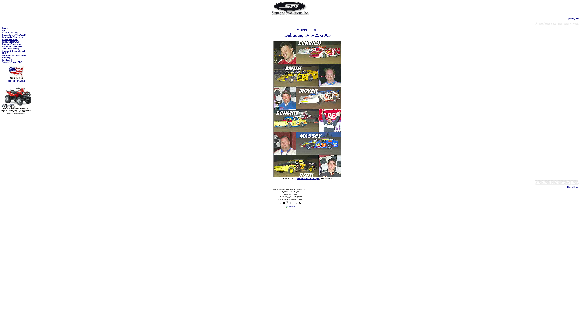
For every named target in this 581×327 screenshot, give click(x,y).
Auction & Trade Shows (13, 51)
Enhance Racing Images (308, 178)
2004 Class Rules (10, 49)
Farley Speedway (10, 42)
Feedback (6, 60)
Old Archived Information (14, 55)
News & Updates (9, 33)
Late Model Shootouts (12, 37)
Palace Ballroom (10, 39)
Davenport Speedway (12, 46)
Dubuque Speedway (11, 44)
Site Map (6, 58)
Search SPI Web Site (11, 62)
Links (4, 53)
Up (577, 18)
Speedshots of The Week (13, 35)
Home (571, 18)
